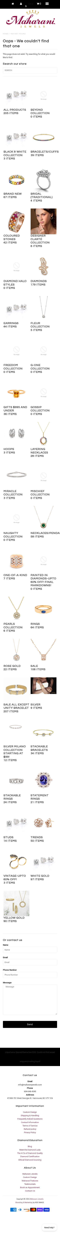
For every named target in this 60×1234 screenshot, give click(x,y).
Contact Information (30, 1122)
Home (5, 34)
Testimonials (30, 1184)
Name (5, 945)
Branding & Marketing (24, 1203)
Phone (30, 1088)
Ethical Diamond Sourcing (29, 1160)
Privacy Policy (30, 1132)
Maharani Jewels (29, 1174)
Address (30, 1095)
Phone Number (10, 970)
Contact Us (30, 1191)
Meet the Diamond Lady (29, 1150)
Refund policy (30, 1129)
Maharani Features (30, 1181)
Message (7, 982)
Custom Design (30, 1112)
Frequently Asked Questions (29, 1119)
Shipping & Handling (30, 1115)
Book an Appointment (30, 1187)
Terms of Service (30, 1126)
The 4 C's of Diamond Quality (30, 1153)
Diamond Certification (30, 1156)
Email (5, 957)
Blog (30, 1146)
